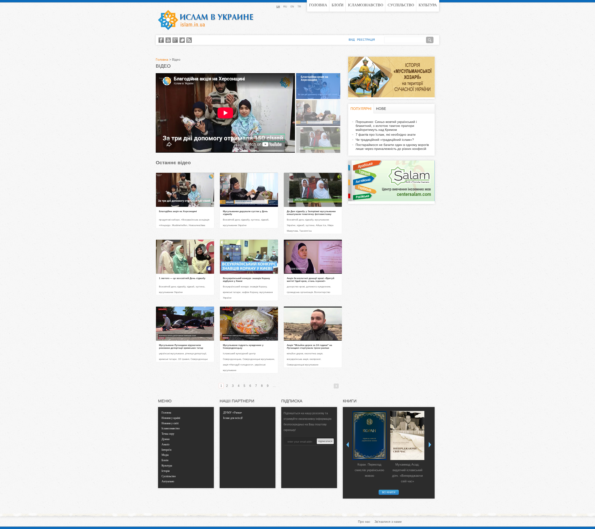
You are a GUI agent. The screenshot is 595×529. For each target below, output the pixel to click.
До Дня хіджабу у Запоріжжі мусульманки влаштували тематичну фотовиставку (311, 212)
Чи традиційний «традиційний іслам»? (385, 139)
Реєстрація (366, 39)
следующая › (336, 386)
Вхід (352, 39)
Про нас (364, 521)
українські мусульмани (171, 353)
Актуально (168, 481)
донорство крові (296, 286)
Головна (318, 5)
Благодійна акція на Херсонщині (314, 78)
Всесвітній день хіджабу (236, 219)
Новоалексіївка (197, 225)
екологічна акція (313, 353)
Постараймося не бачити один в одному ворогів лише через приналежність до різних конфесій (392, 147)
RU (285, 6)
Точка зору (168, 433)
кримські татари (232, 292)
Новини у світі (170, 423)
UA (278, 6)
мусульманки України (235, 225)
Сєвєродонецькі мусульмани (258, 359)
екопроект (315, 359)
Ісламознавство (365, 5)
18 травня (183, 359)
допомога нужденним (318, 286)
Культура (428, 5)
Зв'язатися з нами (388, 521)
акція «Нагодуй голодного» (238, 364)
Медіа (165, 455)
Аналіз (165, 444)
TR (299, 6)
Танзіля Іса (305, 231)
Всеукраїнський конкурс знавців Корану (245, 286)
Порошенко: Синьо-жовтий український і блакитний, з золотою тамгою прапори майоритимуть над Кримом (386, 125)
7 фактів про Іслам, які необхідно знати (386, 134)
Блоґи (338, 5)
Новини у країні (171, 418)
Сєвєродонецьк (199, 359)
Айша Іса (321, 225)
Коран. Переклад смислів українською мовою (369, 470)
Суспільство (401, 5)
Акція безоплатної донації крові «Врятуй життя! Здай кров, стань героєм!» (310, 279)
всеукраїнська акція (297, 359)
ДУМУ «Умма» (232, 412)
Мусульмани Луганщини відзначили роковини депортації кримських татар (181, 346)
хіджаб (264, 219)
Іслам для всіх (231, 418)
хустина (255, 219)
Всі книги (388, 492)
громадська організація (300, 292)
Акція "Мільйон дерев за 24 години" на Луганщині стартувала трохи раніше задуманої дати (309, 348)
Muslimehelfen (179, 225)
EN (292, 6)
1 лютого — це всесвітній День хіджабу (182, 278)
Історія (166, 471)
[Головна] (205, 20)
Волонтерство (322, 292)
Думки (165, 439)
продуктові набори (169, 219)
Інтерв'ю (167, 449)
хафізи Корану (250, 292)
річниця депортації (195, 353)
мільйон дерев (295, 353)
